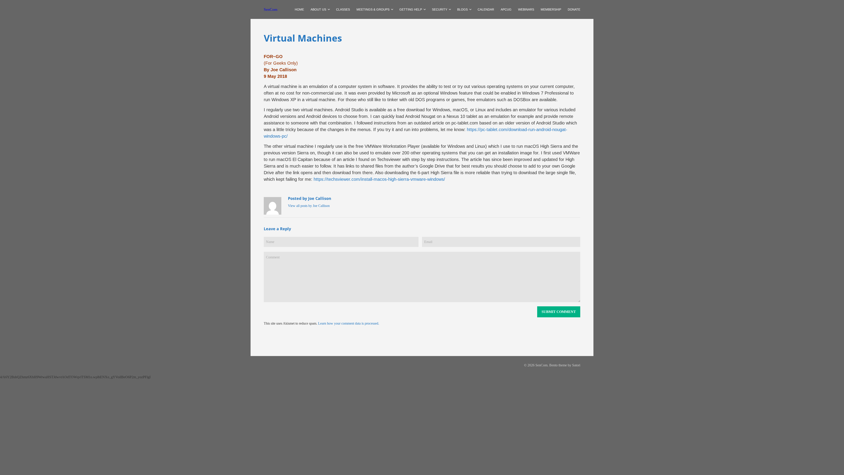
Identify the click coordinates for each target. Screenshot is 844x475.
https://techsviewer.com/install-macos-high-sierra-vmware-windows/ (379, 179)
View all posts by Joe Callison (309, 206)
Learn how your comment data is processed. (348, 323)
